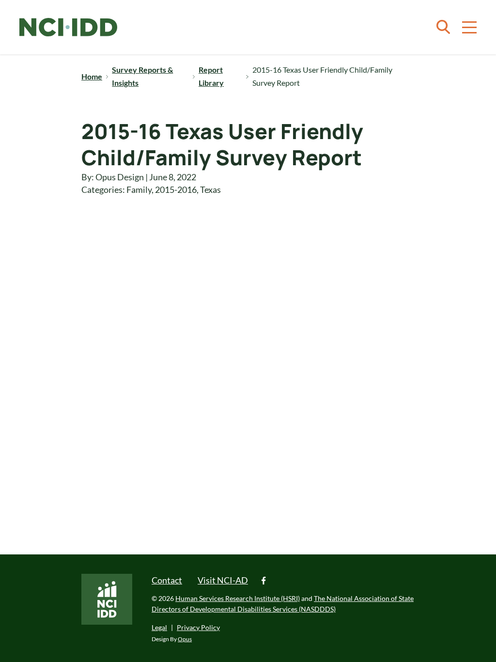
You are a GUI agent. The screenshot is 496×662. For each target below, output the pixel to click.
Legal (159, 627)
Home (91, 76)
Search (443, 27)
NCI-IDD (68, 27)
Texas (210, 189)
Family (139, 189)
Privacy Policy (198, 627)
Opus (185, 639)
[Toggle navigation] (469, 27)
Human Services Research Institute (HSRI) (237, 598)
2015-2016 (176, 189)
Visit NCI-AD (223, 580)
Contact (167, 580)
